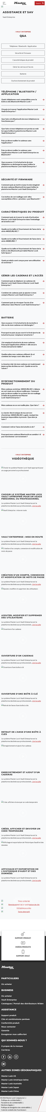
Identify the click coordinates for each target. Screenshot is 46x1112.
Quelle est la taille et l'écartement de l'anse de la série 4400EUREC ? (21, 240)
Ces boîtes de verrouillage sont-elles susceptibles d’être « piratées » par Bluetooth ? (20, 198)
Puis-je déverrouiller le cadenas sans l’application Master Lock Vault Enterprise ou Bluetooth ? (20, 152)
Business (7, 990)
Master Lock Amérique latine (14, 1080)
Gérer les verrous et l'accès (23, 67)
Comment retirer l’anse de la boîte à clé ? (18, 427)
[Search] (43, 3)
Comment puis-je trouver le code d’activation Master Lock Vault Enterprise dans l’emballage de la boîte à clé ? (20, 219)
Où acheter (6, 984)
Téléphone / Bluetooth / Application (23, 46)
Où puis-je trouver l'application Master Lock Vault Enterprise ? (19, 110)
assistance (8, 1009)
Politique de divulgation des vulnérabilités (15, 1107)
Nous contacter (8, 1027)
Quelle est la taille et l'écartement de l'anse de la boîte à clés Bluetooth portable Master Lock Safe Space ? (21, 250)
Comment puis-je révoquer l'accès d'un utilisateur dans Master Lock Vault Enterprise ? (20, 303)
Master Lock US (8, 1076)
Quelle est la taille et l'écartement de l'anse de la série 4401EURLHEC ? (21, 230)
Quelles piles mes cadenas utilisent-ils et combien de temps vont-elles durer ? (18, 355)
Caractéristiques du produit (23, 60)
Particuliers (10, 978)
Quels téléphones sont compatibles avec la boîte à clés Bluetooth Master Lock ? (19, 100)
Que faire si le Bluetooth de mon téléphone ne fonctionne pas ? (20, 120)
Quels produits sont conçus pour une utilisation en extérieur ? (21, 261)
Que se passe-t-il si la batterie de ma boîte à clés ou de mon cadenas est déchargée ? (19, 324)
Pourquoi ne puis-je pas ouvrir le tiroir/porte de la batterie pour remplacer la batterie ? (20, 334)
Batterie (23, 74)
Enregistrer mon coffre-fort (14, 1034)
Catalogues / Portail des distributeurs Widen (22, 1004)
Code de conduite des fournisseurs (13, 1110)
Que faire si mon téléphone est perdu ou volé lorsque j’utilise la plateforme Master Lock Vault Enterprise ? (20, 131)
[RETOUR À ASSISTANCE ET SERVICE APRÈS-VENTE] (23, 911)
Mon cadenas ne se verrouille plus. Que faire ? (20, 405)
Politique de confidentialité (10, 1100)
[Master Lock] (20, 3)
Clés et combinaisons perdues (15, 1019)
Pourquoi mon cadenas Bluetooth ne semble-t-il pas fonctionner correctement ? (21, 435)
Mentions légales (7, 1105)
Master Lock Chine (10, 1091)
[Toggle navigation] (4, 3)
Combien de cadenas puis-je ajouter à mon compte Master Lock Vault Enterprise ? (18, 294)
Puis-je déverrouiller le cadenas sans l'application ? (16, 141)
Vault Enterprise (9, 1000)
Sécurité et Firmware (23, 53)
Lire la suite (36, 506)
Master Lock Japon (10, 1087)
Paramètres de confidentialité (11, 1103)
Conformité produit (10, 1023)
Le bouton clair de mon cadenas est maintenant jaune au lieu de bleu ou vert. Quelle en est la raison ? (20, 366)
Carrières (5, 1050)
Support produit (8, 1015)
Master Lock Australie (11, 1084)
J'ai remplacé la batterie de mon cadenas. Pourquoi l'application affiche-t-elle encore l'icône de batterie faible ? (19, 344)
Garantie (5, 1031)
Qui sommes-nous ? (14, 1040)
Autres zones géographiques (21, 1070)
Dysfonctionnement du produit (23, 81)
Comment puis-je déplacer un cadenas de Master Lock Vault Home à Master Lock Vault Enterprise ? (20, 283)
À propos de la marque (12, 1046)
